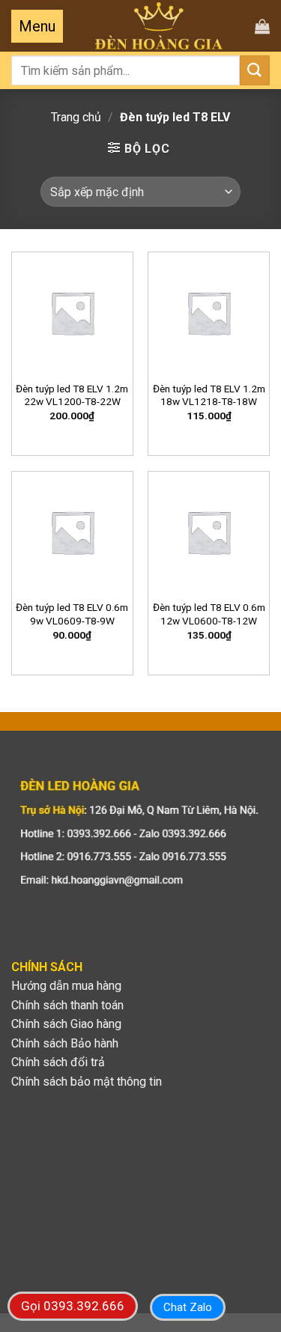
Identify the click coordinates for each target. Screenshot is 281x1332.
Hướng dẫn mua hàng (66, 986)
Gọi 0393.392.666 (72, 1305)
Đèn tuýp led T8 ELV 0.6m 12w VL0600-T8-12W (209, 614)
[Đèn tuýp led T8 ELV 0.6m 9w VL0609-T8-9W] (72, 532)
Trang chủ (76, 117)
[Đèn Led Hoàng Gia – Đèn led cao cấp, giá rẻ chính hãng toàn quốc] (159, 26)
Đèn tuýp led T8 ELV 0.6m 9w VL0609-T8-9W (72, 614)
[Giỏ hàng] (262, 26)
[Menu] (37, 26)
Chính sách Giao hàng (66, 1024)
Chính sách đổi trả (58, 1062)
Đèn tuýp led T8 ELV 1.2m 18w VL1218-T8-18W (209, 395)
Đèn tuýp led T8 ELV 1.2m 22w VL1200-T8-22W (72, 395)
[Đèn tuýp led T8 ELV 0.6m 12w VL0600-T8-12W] (208, 532)
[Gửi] (255, 70)
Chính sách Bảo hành (64, 1043)
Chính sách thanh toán (67, 1005)
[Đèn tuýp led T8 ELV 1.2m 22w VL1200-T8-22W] (72, 312)
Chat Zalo (187, 1307)
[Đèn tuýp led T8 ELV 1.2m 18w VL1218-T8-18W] (208, 312)
